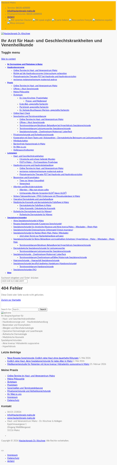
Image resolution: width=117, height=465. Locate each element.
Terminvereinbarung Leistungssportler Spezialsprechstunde (45, 129)
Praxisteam (12, 385)
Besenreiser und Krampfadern (26, 178)
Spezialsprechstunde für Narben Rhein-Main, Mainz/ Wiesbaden (40, 233)
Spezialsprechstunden (17, 218)
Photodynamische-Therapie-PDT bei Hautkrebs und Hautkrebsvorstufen (44, 77)
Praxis (10, 83)
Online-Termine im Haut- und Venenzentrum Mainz (35, 70)
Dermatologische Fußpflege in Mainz (35, 205)
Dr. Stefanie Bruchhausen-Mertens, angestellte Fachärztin (44, 110)
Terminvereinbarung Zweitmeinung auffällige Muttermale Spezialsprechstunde (53, 258)
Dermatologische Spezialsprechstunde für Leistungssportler (39, 248)
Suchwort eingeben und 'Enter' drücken (19, 278)
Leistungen (12, 153)
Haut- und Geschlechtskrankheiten (28, 156)
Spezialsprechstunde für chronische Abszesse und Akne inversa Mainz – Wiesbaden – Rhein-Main (55, 227)
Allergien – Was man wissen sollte (34, 190)
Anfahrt (10, 17)
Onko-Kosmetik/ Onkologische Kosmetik (37, 209)
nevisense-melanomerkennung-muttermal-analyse (35, 80)
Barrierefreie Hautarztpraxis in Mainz (29, 144)
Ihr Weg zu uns (19, 147)
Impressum (12, 397)
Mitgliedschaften (20, 141)
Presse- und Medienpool (36, 101)
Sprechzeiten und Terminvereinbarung (29, 116)
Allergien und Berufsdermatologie (28, 187)
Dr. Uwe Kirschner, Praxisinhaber (34, 98)
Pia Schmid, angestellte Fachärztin (34, 107)
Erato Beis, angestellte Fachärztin (34, 104)
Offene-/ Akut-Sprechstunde (26, 89)
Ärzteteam (18, 95)
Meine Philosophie (21, 92)
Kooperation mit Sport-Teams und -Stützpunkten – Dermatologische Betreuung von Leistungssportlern (57, 138)
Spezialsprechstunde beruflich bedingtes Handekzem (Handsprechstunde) (45, 264)
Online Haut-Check (21, 113)
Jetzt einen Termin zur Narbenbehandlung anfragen (42, 236)
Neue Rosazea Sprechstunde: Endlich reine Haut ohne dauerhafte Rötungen (43, 358)
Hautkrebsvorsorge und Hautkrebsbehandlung (33, 165)
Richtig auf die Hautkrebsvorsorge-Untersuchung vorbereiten (40, 74)
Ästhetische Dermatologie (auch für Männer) (32, 212)
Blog (9, 273)
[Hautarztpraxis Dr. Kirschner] (15, 34)
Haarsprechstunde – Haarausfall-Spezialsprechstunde (36, 261)
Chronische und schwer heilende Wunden (37, 159)
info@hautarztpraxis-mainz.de (21, 11)
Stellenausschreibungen (23, 150)
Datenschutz (13, 400)
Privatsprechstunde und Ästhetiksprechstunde (33, 135)
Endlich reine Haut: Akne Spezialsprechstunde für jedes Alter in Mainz (40, 361)
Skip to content (8, 59)
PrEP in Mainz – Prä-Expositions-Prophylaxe (39, 162)
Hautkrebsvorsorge (15, 67)
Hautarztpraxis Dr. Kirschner (32, 441)
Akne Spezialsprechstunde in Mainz (28, 221)
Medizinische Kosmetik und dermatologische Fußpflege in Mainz (41, 202)
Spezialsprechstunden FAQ (24, 270)
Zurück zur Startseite (11, 300)
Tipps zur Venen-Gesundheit (32, 181)
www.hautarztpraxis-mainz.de (21, 418)
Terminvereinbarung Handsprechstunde (37, 267)
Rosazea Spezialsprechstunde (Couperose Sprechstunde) (37, 224)
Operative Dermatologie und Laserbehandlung (33, 199)
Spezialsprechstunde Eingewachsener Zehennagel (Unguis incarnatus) (43, 230)
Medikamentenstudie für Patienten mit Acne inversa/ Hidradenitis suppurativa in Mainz (48, 364)
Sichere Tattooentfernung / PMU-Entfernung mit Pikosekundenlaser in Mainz (46, 196)
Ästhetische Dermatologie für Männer (36, 215)
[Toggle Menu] (2, 450)
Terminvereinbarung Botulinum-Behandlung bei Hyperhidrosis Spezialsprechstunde (55, 126)
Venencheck (25, 184)
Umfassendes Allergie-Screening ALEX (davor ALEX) (43, 193)
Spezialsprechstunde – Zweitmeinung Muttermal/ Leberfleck (46, 132)
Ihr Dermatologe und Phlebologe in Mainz (25, 64)
